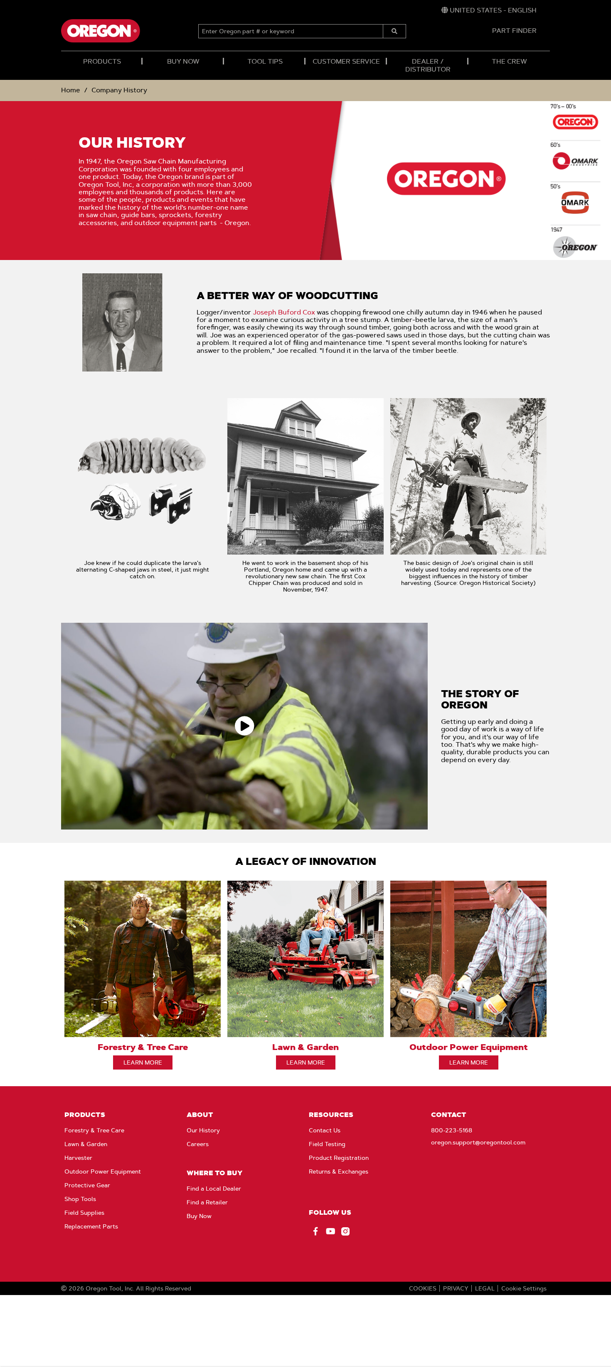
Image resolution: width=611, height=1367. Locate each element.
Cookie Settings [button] (524, 1288)
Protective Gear (87, 1185)
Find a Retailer (207, 1202)
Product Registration (339, 1157)
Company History (119, 90)
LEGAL (485, 1288)
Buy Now (199, 1216)
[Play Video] (244, 726)
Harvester (78, 1157)
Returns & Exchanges (338, 1171)
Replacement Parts (91, 1226)
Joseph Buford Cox (284, 312)
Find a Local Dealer (214, 1188)
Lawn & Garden (85, 1144)
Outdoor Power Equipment (102, 1171)
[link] (489, 10)
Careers (198, 1144)
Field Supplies (84, 1212)
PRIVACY (455, 1288)
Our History (203, 1130)
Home (70, 90)
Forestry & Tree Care (94, 1130)
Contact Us (324, 1130)
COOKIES (422, 1288)
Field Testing (327, 1144)
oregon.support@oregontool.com (478, 1142)
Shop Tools (80, 1199)
